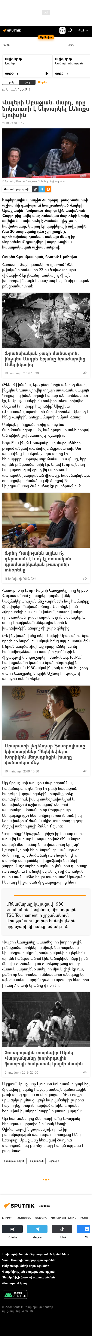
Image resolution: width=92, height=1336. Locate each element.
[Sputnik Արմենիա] (13, 32)
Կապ (5, 1260)
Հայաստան (37, 1161)
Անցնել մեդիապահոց (52, 181)
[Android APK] (15, 1295)
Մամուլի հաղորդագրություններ (33, 1260)
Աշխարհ (54, 1161)
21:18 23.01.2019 (13, 123)
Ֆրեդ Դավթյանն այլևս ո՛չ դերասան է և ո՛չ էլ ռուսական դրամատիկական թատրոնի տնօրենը (38, 561)
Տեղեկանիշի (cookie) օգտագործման (28, 1277)
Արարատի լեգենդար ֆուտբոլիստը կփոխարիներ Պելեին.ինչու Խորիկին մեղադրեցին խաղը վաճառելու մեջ (45, 754)
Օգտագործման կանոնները (49, 1254)
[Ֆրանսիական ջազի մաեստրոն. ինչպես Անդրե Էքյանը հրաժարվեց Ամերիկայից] (46, 320)
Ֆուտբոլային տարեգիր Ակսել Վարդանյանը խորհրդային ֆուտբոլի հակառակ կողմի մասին (44, 1058)
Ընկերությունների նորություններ (25, 1266)
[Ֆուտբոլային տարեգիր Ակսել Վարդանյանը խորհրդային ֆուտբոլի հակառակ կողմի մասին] (46, 1019)
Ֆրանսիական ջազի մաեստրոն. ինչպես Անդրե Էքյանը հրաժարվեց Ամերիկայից (45, 358)
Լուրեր (10, 63)
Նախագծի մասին (15, 1254)
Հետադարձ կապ (14, 1283)
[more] (85, 373)
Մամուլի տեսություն (69, 63)
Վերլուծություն (63, 1218)
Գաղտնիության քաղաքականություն (28, 1271)
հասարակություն (14, 1161)
